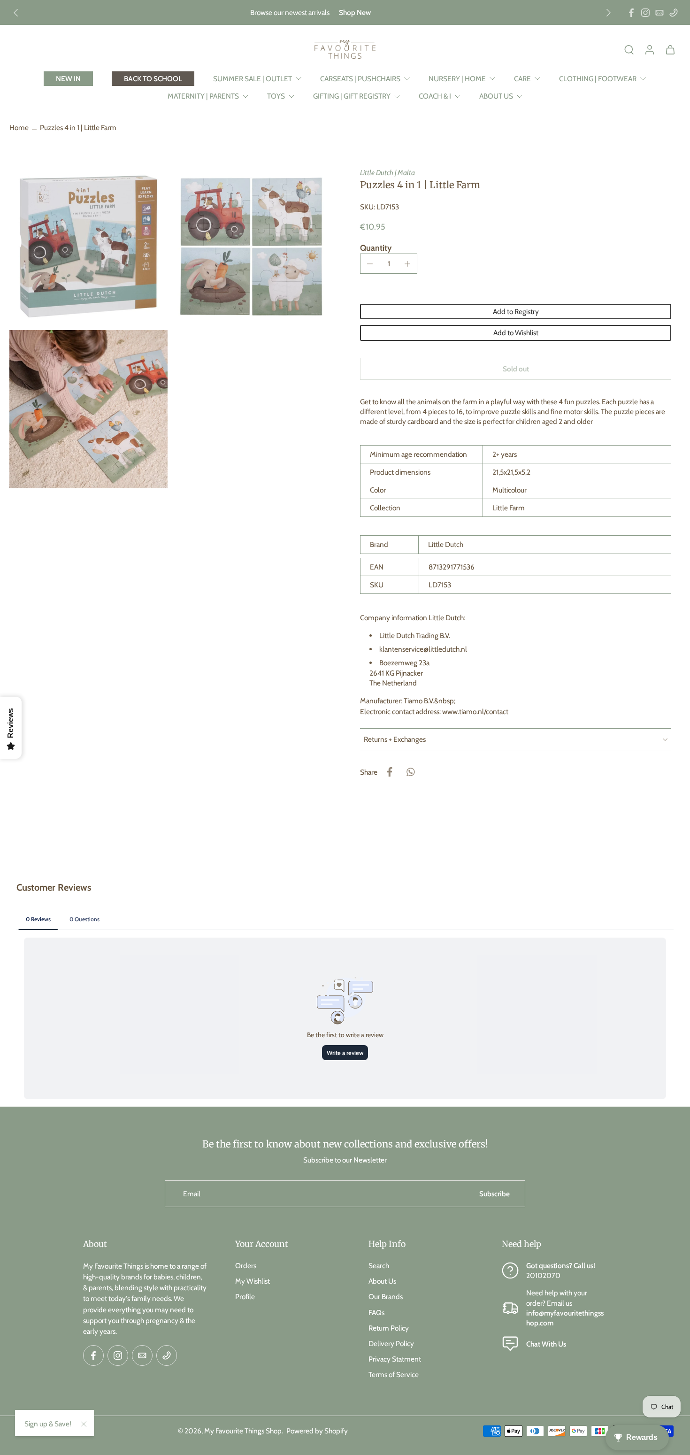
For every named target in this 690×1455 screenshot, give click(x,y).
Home (19, 127)
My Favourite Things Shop (243, 1430)
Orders (245, 1265)
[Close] (83, 1424)
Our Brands (385, 1296)
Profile (245, 1296)
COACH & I (435, 96)
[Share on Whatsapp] (410, 772)
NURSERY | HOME (457, 78)
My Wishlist (252, 1281)
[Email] (659, 12)
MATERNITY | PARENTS (203, 96)
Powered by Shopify (317, 1430)
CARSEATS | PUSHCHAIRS (360, 78)
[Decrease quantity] (369, 263)
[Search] (629, 49)
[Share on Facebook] (389, 772)
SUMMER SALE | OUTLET (252, 78)
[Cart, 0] (670, 49)
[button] (515, 369)
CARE (522, 78)
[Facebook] (631, 12)
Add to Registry (516, 311)
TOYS (276, 96)
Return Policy (388, 1328)
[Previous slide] (16, 12)
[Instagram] (645, 12)
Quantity (375, 248)
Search (378, 1265)
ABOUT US (496, 96)
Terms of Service (393, 1374)
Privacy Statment (394, 1359)
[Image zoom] (88, 247)
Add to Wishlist (515, 332)
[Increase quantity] (407, 263)
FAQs (376, 1312)
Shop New (355, 12)
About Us (382, 1281)
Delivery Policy (391, 1343)
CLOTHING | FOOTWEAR (597, 78)
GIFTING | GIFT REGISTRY (352, 96)
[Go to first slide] (608, 12)
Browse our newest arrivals (290, 12)
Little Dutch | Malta (387, 172)
